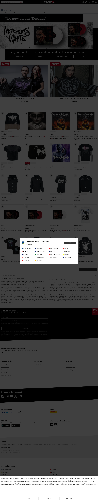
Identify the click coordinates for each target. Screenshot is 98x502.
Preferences (68, 498)
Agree (29, 498)
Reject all (49, 498)
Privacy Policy (93, 484)
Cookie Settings (64, 484)
